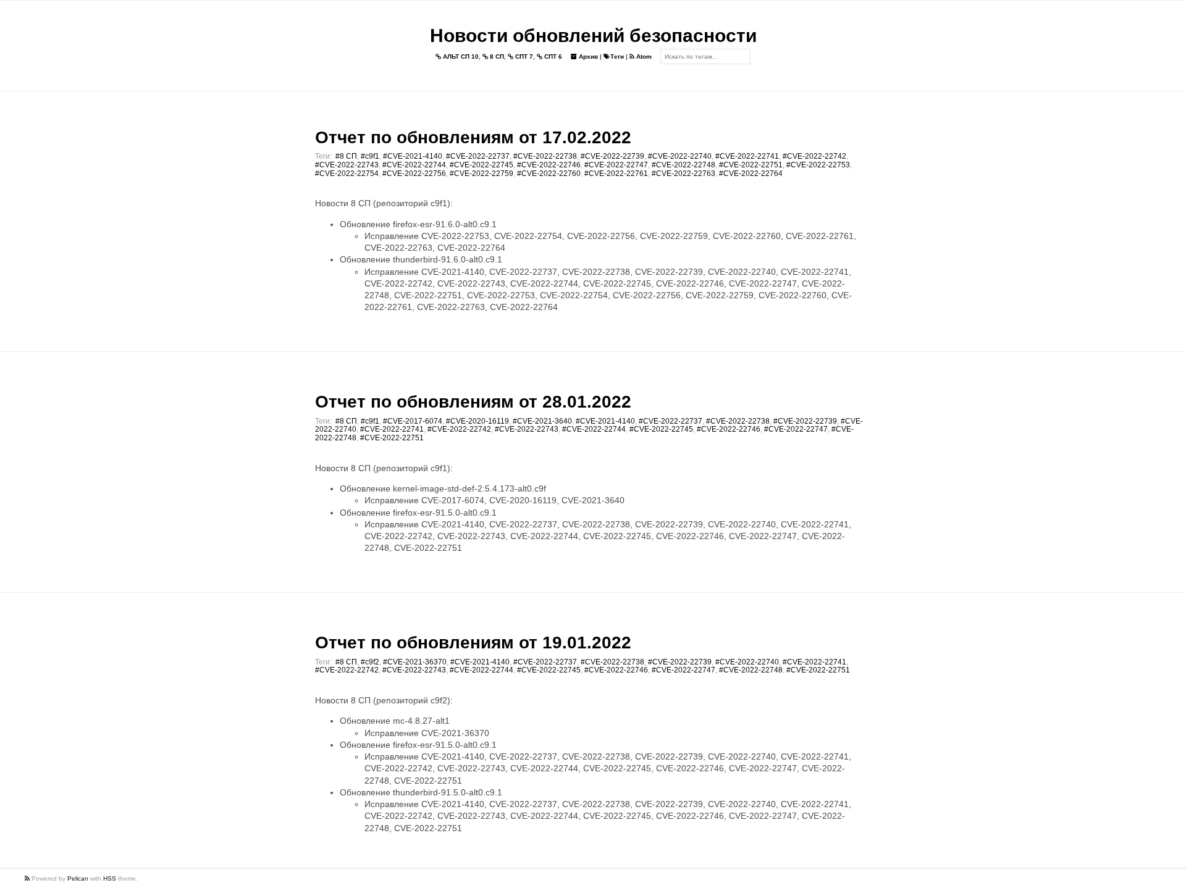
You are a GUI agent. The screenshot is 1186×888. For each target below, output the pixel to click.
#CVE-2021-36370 (415, 662)
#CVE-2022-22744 (414, 165)
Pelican (77, 878)
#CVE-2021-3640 (542, 421)
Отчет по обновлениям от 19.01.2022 (473, 642)
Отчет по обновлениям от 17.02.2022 (473, 137)
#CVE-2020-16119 (477, 421)
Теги (617, 56)
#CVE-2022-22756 (414, 173)
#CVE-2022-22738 (545, 156)
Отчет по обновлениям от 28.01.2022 (473, 401)
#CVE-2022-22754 (347, 173)
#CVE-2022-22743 (347, 165)
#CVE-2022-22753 (818, 165)
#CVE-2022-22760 (549, 173)
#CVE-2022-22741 (747, 156)
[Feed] (28, 878)
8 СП (496, 56)
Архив (587, 56)
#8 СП (346, 156)
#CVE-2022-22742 (814, 156)
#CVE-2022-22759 (481, 173)
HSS (109, 878)
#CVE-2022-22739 (612, 156)
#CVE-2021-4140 (412, 156)
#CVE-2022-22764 (751, 173)
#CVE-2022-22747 (616, 165)
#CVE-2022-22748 (683, 165)
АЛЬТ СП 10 (460, 56)
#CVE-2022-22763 (683, 173)
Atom (643, 56)
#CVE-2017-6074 (412, 421)
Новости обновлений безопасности (593, 35)
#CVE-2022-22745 (481, 165)
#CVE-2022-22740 (680, 156)
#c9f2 (370, 662)
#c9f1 (370, 156)
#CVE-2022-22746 (549, 165)
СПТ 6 (552, 56)
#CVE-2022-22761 (616, 173)
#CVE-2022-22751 (751, 165)
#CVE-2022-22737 (478, 156)
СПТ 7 (523, 56)
